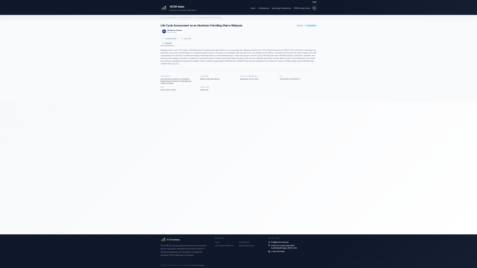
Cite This (187, 39)
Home (253, 8)
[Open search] (314, 8)
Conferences (263, 8)
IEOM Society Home (302, 8)
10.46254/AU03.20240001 (289, 79)
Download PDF (170, 39)
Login (314, 2)
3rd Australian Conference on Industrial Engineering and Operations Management (185, 17)
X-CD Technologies (197, 265)
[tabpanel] (238, 57)
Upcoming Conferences (281, 8)
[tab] (167, 43)
